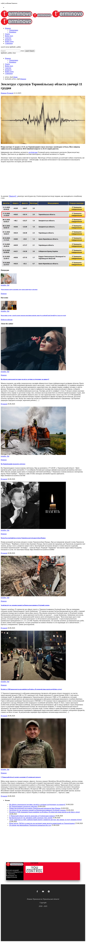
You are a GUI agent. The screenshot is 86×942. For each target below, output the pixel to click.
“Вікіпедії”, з (13, 196)
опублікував (33, 152)
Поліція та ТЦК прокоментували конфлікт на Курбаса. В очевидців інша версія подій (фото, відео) (31, 689)
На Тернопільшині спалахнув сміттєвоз (13, 464)
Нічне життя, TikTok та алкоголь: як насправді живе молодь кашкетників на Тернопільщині (42, 823)
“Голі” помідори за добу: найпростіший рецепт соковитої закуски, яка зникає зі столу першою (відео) (45, 819)
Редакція (10, 93)
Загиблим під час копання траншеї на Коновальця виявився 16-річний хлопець (25, 605)
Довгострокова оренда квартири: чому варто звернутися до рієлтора (19, 289)
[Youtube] (43, 891)
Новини (4, 93)
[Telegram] (49, 891)
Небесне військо (6, 319)
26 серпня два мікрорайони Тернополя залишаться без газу (30, 825)
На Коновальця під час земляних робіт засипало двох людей (30, 818)
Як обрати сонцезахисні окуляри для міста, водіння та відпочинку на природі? (25, 379)
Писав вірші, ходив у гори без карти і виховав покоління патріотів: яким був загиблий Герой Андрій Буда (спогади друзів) (33, 315)
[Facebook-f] (37, 891)
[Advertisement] (43, 179)
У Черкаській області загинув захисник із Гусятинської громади (21, 777)
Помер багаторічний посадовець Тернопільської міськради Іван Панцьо (23, 538)
